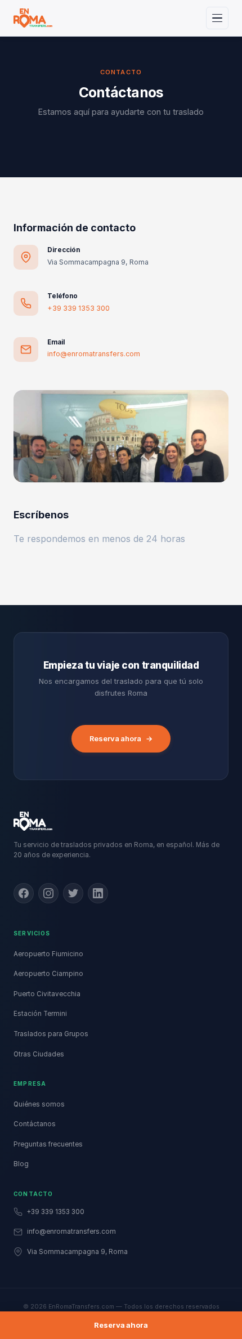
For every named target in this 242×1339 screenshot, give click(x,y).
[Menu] (217, 18)
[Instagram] (48, 893)
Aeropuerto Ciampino (48, 974)
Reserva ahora (120, 738)
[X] (73, 893)
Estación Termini (40, 1014)
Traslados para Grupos (51, 1034)
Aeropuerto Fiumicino (48, 954)
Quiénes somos (39, 1104)
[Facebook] (24, 893)
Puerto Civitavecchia (47, 994)
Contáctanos (35, 1124)
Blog (21, 1164)
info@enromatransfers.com (93, 354)
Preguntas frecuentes (48, 1144)
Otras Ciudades (39, 1054)
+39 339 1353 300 (78, 308)
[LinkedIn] (98, 893)
